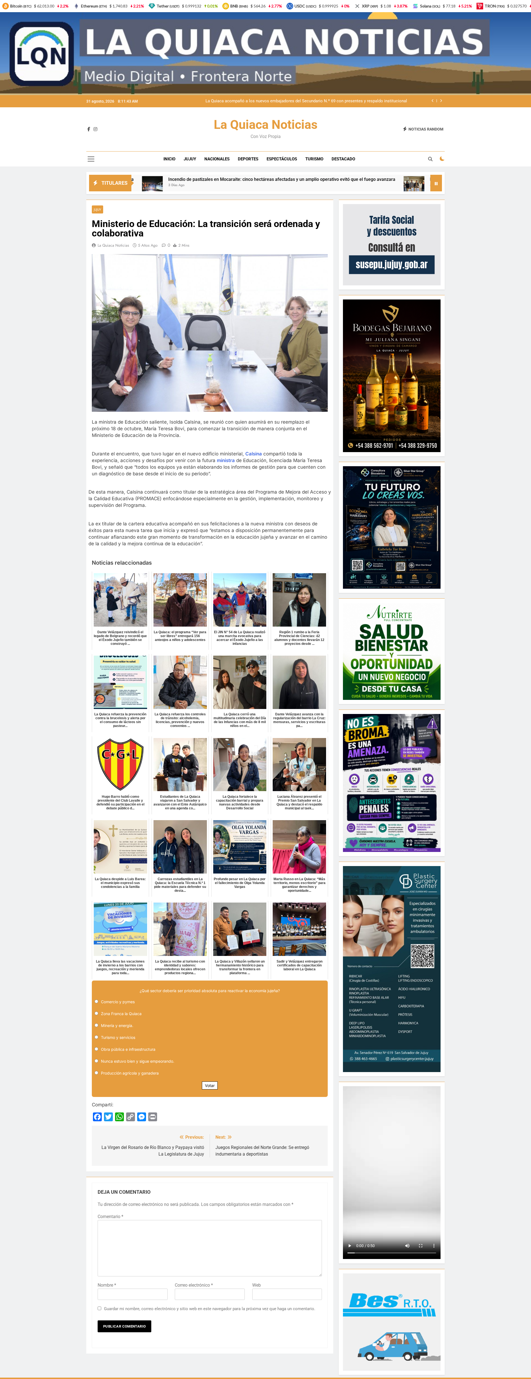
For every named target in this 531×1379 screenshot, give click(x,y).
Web (256, 1285)
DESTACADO (343, 159)
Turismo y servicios (118, 1037)
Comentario (110, 1216)
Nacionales (217, 159)
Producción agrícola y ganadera (130, 1073)
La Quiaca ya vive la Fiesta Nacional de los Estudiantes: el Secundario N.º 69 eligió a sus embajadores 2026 (307, 101)
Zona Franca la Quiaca (121, 1013)
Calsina (253, 454)
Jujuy (190, 159)
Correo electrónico (194, 1285)
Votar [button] (210, 1085)
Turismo (314, 159)
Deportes (248, 159)
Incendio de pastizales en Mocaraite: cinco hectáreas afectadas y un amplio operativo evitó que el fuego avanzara (145, 179)
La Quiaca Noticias (265, 124)
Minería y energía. (117, 1025)
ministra (226, 460)
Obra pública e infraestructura (128, 1049)
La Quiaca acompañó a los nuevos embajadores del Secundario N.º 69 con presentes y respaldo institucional (402, 179)
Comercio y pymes (118, 1001)
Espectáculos (282, 159)
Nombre (107, 1285)
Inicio (169, 159)
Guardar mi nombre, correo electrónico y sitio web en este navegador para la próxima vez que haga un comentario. (209, 1308)
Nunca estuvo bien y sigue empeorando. (137, 1061)
